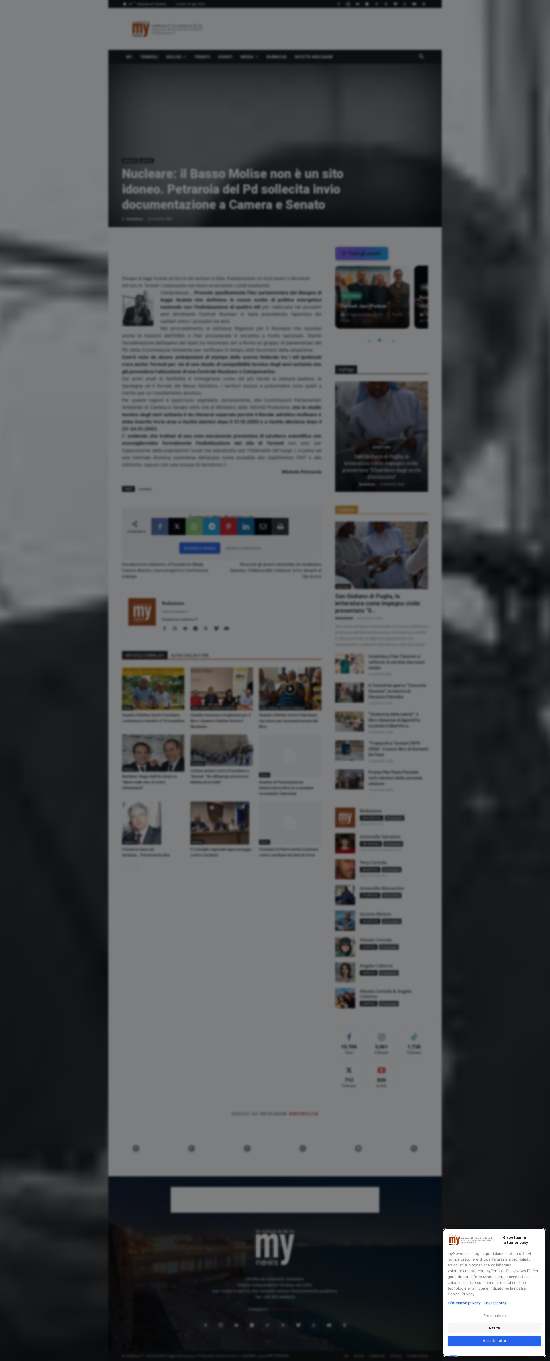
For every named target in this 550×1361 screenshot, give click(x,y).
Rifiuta (494, 1328)
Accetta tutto (494, 1340)
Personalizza (494, 1315)
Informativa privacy (464, 1303)
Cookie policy (495, 1303)
